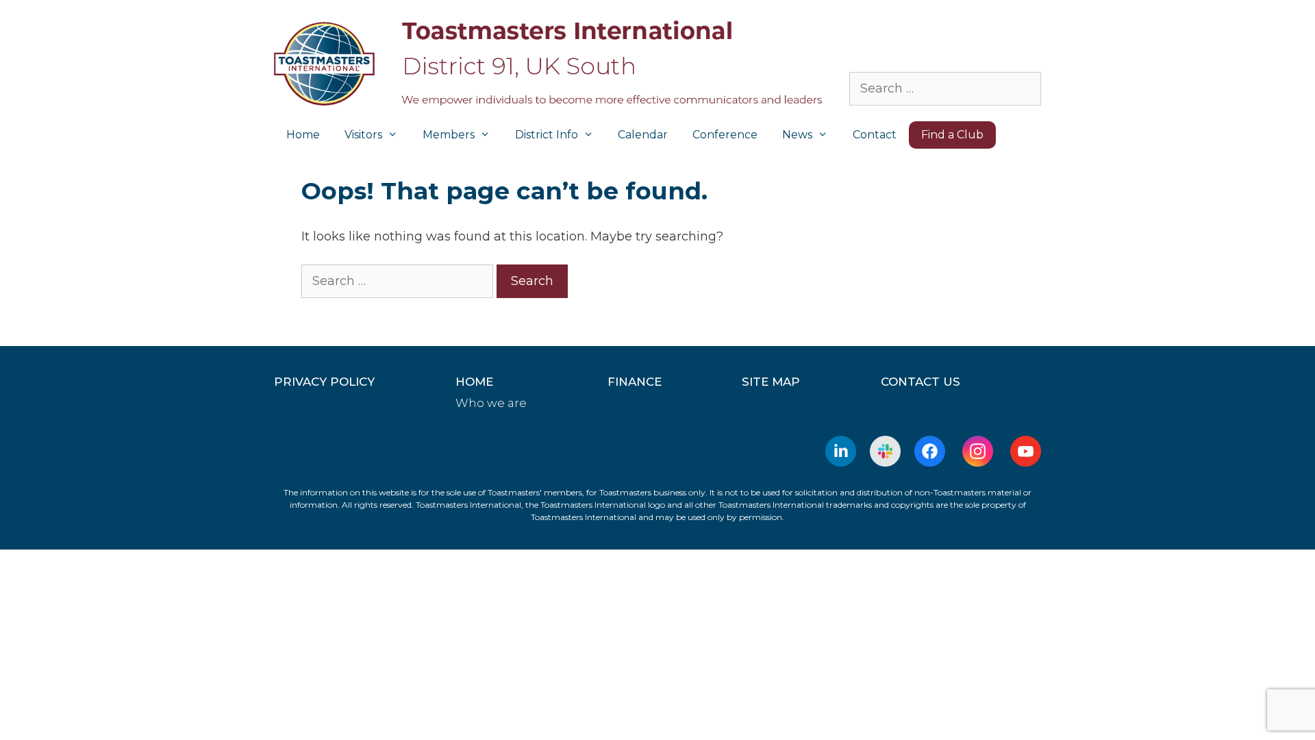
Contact (875, 134)
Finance (635, 381)
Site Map (771, 381)
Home (303, 134)
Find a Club (952, 134)
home (474, 381)
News (797, 134)
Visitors (363, 134)
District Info (546, 134)
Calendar (643, 134)
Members (449, 134)
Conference (724, 134)
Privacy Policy (324, 381)
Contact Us (920, 381)
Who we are (491, 403)
